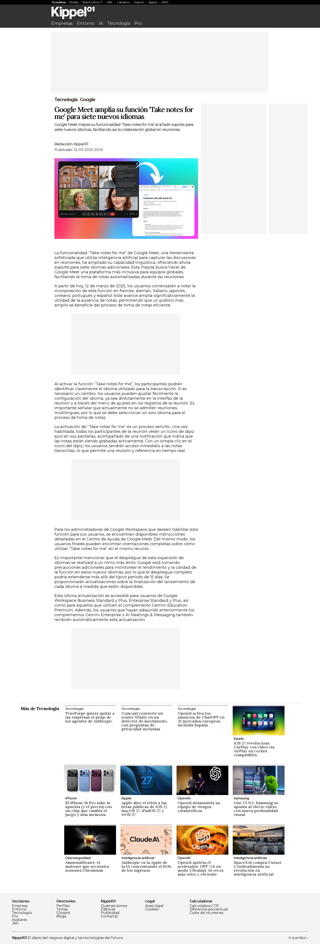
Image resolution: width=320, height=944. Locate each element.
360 (15, 923)
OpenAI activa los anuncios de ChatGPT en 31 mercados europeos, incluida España (201, 719)
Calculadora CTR (204, 906)
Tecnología (118, 23)
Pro (138, 23)
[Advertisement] (160, 62)
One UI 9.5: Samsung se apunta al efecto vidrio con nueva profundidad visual (256, 808)
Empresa (19, 906)
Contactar (109, 916)
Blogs (61, 916)
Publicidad (110, 913)
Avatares (19, 920)
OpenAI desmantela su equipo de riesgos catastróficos (199, 806)
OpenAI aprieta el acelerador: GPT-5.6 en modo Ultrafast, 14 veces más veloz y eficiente (201, 868)
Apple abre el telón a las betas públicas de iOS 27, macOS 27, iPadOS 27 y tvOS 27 (144, 808)
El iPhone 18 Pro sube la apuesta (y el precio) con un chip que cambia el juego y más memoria (88, 808)
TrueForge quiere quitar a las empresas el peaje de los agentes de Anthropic (90, 717)
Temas (62, 909)
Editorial (108, 909)
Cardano (123, 2)
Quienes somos (114, 906)
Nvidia (73, 2)
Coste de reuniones (206, 913)
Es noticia (59, 2)
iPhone (71, 798)
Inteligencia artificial (137, 858)
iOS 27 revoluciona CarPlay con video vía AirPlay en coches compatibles (254, 749)
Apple (152, 2)
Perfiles (63, 906)
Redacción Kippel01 (71, 144)
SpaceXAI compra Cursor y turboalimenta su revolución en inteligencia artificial (257, 868)
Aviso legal (154, 906)
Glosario (63, 913)
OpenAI (183, 798)
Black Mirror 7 (92, 2)
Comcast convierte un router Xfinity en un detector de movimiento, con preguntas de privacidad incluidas (144, 721)
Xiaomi (139, 2)
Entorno (85, 23)
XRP (110, 2)
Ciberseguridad (77, 858)
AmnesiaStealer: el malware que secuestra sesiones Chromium (87, 866)
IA (101, 23)
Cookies (151, 909)
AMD (165, 2)
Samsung (241, 798)
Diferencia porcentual (209, 909)
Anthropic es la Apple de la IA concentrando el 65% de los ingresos (146, 866)
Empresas (62, 23)
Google (87, 99)
